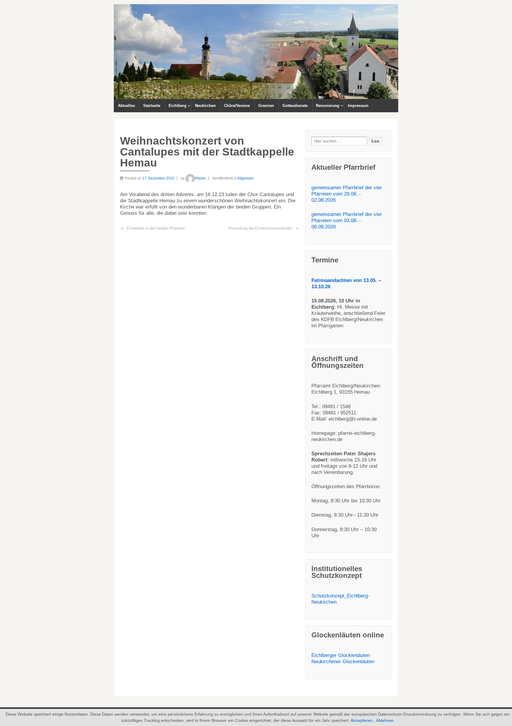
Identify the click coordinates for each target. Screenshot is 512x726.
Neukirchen (205, 105)
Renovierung (327, 105)
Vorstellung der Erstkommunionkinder (260, 228)
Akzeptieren (362, 720)
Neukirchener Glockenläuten (342, 661)
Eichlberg (177, 105)
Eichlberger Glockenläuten (340, 655)
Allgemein (245, 178)
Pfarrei (200, 178)
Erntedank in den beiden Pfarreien (156, 228)
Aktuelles (126, 105)
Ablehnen (385, 720)
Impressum (358, 105)
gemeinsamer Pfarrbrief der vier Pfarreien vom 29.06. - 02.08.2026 (346, 194)
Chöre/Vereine (237, 105)
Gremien (266, 105)
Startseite (151, 105)
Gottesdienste (295, 105)
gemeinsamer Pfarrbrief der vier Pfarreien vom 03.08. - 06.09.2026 (346, 220)
